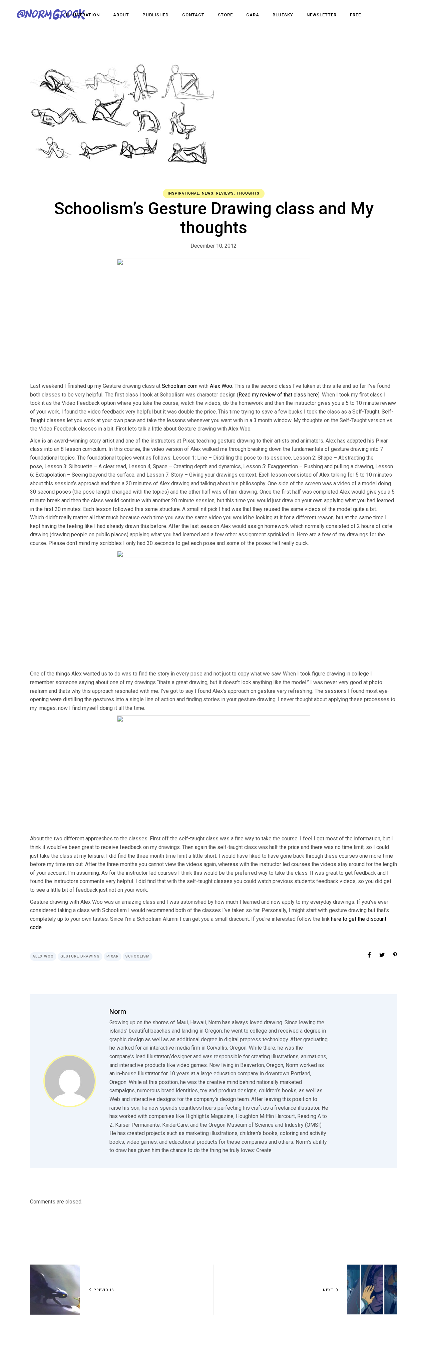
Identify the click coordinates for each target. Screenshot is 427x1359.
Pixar (112, 956)
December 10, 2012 (213, 246)
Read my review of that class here (278, 394)
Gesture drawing (80, 956)
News (208, 193)
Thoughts (248, 193)
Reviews (225, 193)
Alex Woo (221, 386)
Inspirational (183, 193)
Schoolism (137, 956)
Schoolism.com (179, 386)
